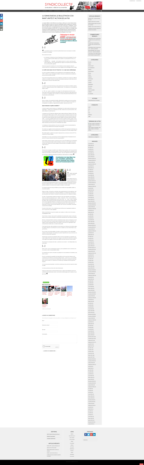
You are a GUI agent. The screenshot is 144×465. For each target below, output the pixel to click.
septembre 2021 (91, 253)
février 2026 (90, 154)
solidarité (90, 91)
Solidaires (90, 114)
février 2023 (90, 221)
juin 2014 (90, 410)
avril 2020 (90, 284)
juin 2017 (90, 347)
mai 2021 (90, 260)
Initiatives (64, 10)
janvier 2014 (90, 420)
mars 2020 (90, 286)
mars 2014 (90, 416)
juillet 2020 (90, 279)
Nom (43, 320)
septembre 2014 (91, 405)
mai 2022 (90, 238)
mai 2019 (90, 305)
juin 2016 (90, 370)
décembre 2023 (91, 203)
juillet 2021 (90, 256)
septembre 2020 (91, 275)
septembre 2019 (91, 297)
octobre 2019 (90, 295)
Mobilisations (72, 10)
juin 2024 (90, 191)
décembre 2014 (91, 399)
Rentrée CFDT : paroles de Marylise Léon (53, 445)
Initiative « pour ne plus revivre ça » (94, 26)
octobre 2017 (90, 340)
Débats (50, 10)
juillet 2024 (90, 190)
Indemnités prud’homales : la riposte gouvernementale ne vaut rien (69, 294)
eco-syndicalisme (91, 67)
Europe (89, 73)
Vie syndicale (57, 10)
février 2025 (90, 177)
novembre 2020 (91, 271)
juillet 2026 (90, 145)
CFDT (89, 107)
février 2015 (90, 396)
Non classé (90, 86)
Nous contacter (72, 437)
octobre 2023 (90, 206)
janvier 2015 (90, 397)
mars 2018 (90, 331)
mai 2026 (90, 149)
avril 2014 (90, 414)
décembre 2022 (91, 225)
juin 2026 (90, 147)
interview (89, 80)
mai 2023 (90, 216)
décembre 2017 (91, 336)
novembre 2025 (91, 160)
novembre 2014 (91, 401)
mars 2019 (90, 308)
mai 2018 (90, 327)
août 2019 (90, 299)
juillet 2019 (90, 301)
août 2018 (90, 321)
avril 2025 (90, 173)
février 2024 (90, 199)
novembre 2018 (91, 316)
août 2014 (90, 407)
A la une (89, 62)
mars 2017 (90, 353)
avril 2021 (90, 262)
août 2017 (90, 344)
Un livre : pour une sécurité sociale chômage (57, 293)
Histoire (79, 10)
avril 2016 (90, 373)
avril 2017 (90, 351)
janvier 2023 (90, 223)
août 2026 (90, 143)
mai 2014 (90, 412)
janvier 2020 (90, 290)
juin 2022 (90, 236)
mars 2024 (90, 197)
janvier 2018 (90, 334)
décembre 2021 (91, 247)
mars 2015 (90, 394)
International (93, 10)
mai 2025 (90, 171)
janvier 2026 (90, 156)
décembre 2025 (91, 158)
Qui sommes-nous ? (72, 435)
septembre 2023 (91, 208)
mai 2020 (90, 282)
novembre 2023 (91, 204)
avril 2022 (90, 240)
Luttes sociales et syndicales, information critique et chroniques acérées (94, 129)
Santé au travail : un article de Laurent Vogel (44, 293)
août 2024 (90, 188)
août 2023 (90, 210)
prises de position (91, 89)
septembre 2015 (91, 386)
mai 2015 (90, 390)
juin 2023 (90, 214)
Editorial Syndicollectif (51, 436)
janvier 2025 (90, 178)
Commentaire (44, 334)
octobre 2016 (90, 362)
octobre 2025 (90, 162)
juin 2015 (90, 388)
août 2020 (90, 277)
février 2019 (90, 310)
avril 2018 (90, 329)
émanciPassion (91, 71)
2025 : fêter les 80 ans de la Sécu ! (53, 434)
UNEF (89, 116)
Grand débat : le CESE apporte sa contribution (44, 305)
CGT (89, 109)
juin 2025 (90, 169)
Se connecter (72, 456)
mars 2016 (90, 375)
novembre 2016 (91, 360)
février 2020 (90, 288)
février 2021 (90, 266)
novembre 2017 (91, 338)
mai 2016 (90, 371)
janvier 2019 (90, 312)
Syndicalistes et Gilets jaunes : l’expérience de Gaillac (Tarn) (63, 294)
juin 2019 (90, 303)
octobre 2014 (90, 403)
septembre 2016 (91, 364)
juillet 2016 (90, 368)
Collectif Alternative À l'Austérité (94, 100)
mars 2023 (90, 219)
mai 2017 (90, 349)
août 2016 (90, 366)
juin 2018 (90, 325)
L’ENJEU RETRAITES (51, 438)
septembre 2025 (91, 164)
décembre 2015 (91, 381)
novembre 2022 (91, 227)
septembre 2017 (91, 342)
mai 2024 (90, 193)
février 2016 (90, 377)
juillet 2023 (90, 212)
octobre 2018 (90, 318)
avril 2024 (90, 195)
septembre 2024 (91, 186)
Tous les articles (72, 439)
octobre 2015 (90, 384)
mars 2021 (90, 264)
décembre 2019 (91, 292)
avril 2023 (90, 217)
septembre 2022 (91, 230)
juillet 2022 (90, 234)
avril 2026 (90, 151)
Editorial (45, 10)
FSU (89, 112)
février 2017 (90, 355)
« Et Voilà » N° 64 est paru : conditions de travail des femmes (51, 294)
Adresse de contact (46, 325)
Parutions (85, 10)
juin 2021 (90, 258)
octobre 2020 (90, 273)
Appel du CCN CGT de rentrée (93, 21)
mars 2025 (90, 175)
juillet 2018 (90, 323)
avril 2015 (90, 392)
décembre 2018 (91, 314)
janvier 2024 (90, 201)
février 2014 (90, 418)
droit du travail (90, 65)
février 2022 (90, 243)
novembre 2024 (91, 182)
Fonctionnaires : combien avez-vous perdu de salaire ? (94, 40)
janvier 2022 (90, 245)
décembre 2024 (91, 180)
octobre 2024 (90, 184)
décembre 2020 (91, 269)
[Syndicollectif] (72, 5)
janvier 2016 (90, 379)
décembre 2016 (91, 358)
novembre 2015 (91, 383)
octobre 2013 (90, 423)
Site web (43, 329)
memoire (89, 82)
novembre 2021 (91, 249)
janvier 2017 (90, 357)
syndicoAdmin (62, 20)
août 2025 (90, 165)
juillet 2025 (90, 167)
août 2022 (90, 232)
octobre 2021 (90, 251)
